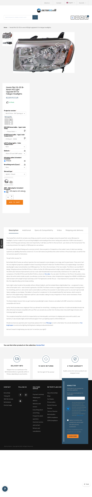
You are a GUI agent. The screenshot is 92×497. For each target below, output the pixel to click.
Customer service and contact (38, 423)
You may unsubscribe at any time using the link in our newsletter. (74, 430)
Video (59, 230)
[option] (51, 52)
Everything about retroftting (38, 411)
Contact (58, 3)
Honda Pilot (40, 345)
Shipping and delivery (74, 230)
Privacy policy (51, 402)
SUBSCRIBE (73, 436)
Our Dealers (50, 399)
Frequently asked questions (38, 417)
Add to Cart (14, 202)
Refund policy (51, 414)
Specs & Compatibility (44, 230)
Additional (26, 230)
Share (1, 242)
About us (47, 3)
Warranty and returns (37, 405)
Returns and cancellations (37, 429)
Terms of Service (52, 411)
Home (5, 27)
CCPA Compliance (52, 420)
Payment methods (38, 394)
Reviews (49, 408)
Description (13, 230)
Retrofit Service (52, 405)
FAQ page (49, 323)
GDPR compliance (52, 417)
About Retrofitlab (52, 393)
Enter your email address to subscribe (75, 393)
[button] (70, 2)
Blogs (48, 396)
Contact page (8, 405)
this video (47, 274)
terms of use (80, 415)
